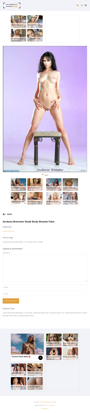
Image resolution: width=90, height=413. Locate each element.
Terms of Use (50, 405)
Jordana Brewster (8, 231)
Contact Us (45, 408)
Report (46, 175)
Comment (6, 253)
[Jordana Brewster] (45, 109)
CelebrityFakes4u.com (46, 402)
